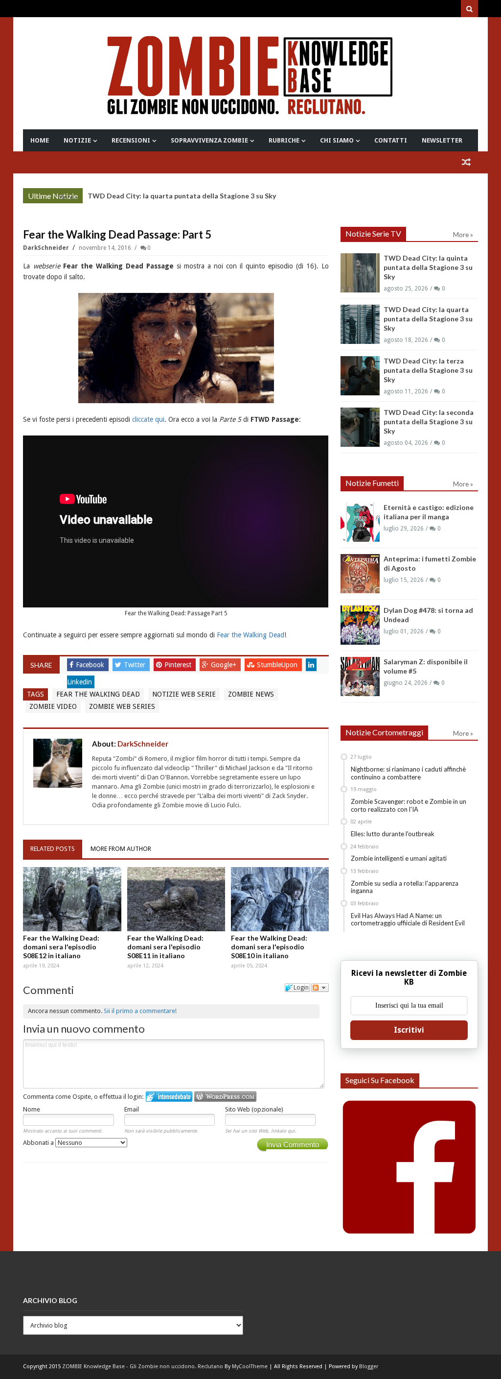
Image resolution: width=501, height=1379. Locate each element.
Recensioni (131, 140)
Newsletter (442, 140)
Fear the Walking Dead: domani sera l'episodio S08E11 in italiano (165, 947)
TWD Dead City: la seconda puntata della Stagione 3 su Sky (429, 421)
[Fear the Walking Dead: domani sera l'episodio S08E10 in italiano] (280, 899)
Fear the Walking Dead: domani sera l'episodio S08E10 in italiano (269, 947)
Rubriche (284, 140)
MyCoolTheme (250, 1366)
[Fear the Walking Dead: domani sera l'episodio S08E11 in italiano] (176, 899)
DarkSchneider (46, 247)
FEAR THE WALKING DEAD (98, 694)
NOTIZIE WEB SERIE (184, 694)
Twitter (135, 665)
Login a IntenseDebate (169, 1096)
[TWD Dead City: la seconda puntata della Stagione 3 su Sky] (360, 427)
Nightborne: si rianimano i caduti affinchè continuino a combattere (408, 773)
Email (131, 1109)
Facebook (91, 665)
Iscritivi (409, 1030)
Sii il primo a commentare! (140, 1011)
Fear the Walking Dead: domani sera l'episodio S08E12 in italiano (61, 947)
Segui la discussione (320, 987)
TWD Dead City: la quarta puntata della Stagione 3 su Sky (182, 196)
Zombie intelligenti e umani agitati (399, 858)
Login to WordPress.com (225, 1096)
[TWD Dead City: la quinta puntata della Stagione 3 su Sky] (360, 272)
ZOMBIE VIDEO (53, 706)
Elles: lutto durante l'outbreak (392, 834)
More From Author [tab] (121, 848)
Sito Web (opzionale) (254, 1109)
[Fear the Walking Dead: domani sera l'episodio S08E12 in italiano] (72, 899)
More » (68, 197)
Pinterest (178, 665)
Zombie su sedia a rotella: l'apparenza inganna (404, 887)
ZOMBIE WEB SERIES (122, 706)
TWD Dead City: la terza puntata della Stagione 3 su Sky (428, 370)
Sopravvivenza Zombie (209, 140)
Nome (31, 1109)
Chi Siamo (337, 140)
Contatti (390, 140)
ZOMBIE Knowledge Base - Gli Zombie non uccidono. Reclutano (142, 1366)
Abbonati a (39, 1142)
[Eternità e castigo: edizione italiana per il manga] (360, 522)
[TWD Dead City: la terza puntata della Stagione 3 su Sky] (360, 375)
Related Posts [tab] (52, 848)
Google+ (224, 665)
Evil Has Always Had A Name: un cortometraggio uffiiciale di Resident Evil (408, 919)
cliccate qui (148, 419)
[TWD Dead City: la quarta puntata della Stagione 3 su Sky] (360, 324)
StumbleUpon (278, 665)
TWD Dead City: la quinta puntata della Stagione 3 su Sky (428, 267)
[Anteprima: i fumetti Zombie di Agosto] (360, 573)
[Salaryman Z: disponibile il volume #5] (360, 676)
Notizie (77, 140)
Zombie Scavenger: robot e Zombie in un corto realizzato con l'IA (408, 805)
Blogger (368, 1366)
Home (39, 140)
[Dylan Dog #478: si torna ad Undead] (360, 625)
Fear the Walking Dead (250, 635)
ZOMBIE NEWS (251, 694)
